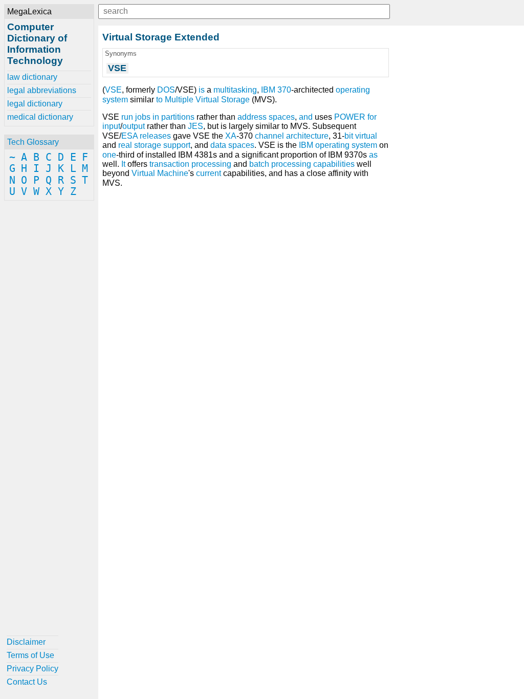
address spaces (266, 117)
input (111, 126)
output (133, 126)
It (123, 164)
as (373, 154)
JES (195, 126)
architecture (307, 136)
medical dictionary (40, 117)
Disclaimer (26, 642)
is (202, 89)
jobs (142, 117)
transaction (169, 164)
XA (230, 136)
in (155, 117)
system (364, 145)
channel (269, 136)
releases (155, 136)
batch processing (280, 164)
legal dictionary (34, 103)
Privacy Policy (32, 668)
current (208, 173)
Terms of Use (30, 655)
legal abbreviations (41, 90)
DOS (166, 89)
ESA (129, 136)
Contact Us (27, 682)
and (306, 117)
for (372, 117)
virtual (366, 136)
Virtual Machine (160, 173)
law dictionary (32, 77)
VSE (113, 89)
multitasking (235, 89)
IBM (306, 145)
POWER (349, 117)
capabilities (334, 164)
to (159, 99)
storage (147, 145)
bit (348, 136)
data (218, 145)
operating (332, 145)
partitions (177, 117)
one (109, 154)
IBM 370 (276, 89)
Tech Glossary (33, 142)
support (176, 145)
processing (211, 164)
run (127, 117)
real (125, 145)
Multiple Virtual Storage (207, 99)
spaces (241, 145)
